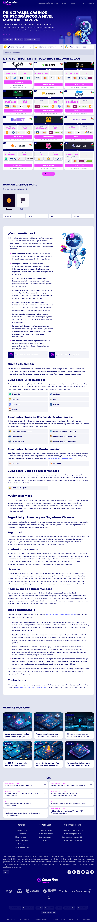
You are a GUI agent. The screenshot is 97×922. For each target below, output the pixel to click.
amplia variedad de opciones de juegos (59, 458)
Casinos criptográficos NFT (72, 836)
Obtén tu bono (18, 82)
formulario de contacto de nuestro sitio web (31, 687)
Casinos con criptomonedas (48, 3)
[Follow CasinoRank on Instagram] (73, 875)
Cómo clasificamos (21, 843)
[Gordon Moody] (49, 893)
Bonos (82, 3)
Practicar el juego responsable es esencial (61, 614)
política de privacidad (20, 850)
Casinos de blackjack (45, 836)
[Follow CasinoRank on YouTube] (82, 875)
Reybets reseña (18, 85)
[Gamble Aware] (74, 893)
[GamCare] (32, 893)
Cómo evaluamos (21, 840)
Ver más (47, 174)
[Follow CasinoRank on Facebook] (68, 875)
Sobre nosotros (20, 833)
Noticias (91, 3)
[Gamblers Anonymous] (19, 893)
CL (5, 874)
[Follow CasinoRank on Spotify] (87, 875)
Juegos (73, 3)
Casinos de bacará (44, 833)
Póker (45, 843)
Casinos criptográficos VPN (72, 843)
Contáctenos (20, 836)
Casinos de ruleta (45, 840)
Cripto (64, 3)
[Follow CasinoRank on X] (78, 875)
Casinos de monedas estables (72, 840)
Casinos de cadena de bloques (72, 833)
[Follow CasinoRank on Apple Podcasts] (91, 875)
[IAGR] (9, 893)
